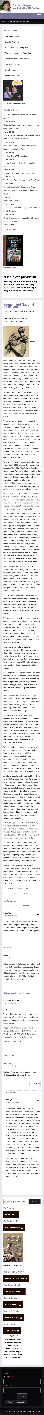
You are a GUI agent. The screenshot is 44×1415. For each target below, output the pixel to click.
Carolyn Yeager (22, 5)
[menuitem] (22, 36)
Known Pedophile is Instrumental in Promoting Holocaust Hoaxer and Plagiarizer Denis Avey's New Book (21, 190)
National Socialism (22, 888)
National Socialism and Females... (17, 993)
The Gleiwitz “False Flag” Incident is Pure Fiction (21, 180)
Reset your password (16, 1402)
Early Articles (8, 888)
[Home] (5, 6)
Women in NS (8, 1055)
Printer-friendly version (10, 894)
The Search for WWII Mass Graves (16, 156)
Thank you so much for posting (16, 905)
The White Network (10, 229)
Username (7, 1377)
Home (4, 21)
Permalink (22, 914)
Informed (7, 947)
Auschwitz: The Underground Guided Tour (19, 173)
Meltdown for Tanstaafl (11, 200)
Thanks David (11, 1092)
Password (7, 1385)
